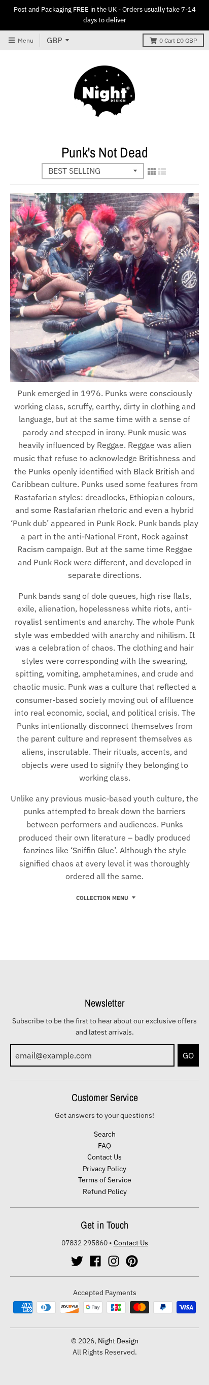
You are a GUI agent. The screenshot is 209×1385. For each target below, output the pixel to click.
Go (188, 1055)
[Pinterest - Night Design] (132, 1261)
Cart (178, 40)
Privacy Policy (104, 1168)
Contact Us (104, 1157)
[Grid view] (152, 171)
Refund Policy (105, 1191)
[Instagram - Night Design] (114, 1261)
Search (105, 1134)
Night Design (118, 1340)
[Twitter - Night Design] (77, 1261)
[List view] (162, 171)
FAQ (104, 1145)
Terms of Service (104, 1179)
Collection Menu (102, 897)
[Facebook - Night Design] (95, 1261)
